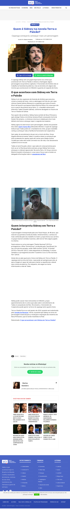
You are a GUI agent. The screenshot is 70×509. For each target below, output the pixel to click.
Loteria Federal (61, 482)
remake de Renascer (22, 312)
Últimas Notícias (14, 8)
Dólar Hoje (42, 469)
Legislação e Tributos (42, 480)
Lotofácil (59, 473)
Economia (25, 8)
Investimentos (56, 8)
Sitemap (63, 502)
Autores (13, 502)
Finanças (42, 473)
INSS (31, 8)
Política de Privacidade (41, 502)
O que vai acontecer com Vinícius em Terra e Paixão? (38, 320)
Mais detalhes (44, 494)
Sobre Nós (6, 502)
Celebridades (25, 466)
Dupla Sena (60, 486)
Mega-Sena (60, 476)
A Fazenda (24, 482)
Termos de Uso (54, 502)
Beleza (24, 486)
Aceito (36, 494)
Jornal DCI (18, 21)
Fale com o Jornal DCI (25, 502)
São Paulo (37, 8)
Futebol (24, 476)
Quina (58, 469)
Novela (16, 356)
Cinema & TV (30, 21)
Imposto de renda (44, 485)
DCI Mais (24, 21)
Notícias (24, 479)
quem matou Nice (25, 127)
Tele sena (59, 479)
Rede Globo (23, 356)
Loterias (46, 8)
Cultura (24, 473)
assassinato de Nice (39, 154)
